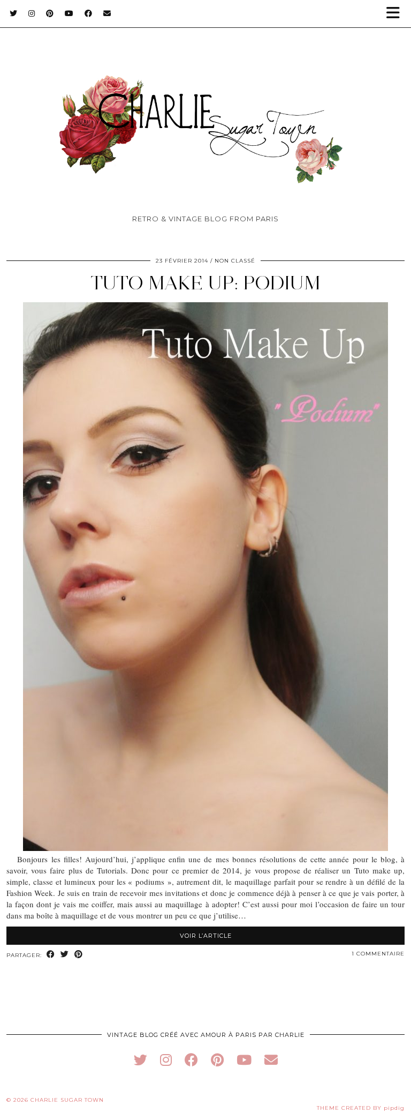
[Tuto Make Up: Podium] (205, 847)
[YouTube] (69, 13)
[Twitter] (14, 13)
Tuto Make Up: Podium (205, 282)
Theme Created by (361, 1107)
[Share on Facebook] (51, 954)
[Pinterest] (50, 13)
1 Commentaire (378, 953)
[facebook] (191, 1060)
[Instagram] (31, 13)
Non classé (235, 260)
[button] (396, 14)
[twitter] (140, 1060)
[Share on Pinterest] (79, 954)
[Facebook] (89, 13)
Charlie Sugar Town (67, 1099)
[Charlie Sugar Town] (205, 110)
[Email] (107, 13)
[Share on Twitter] (65, 954)
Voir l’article (206, 935)
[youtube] (244, 1060)
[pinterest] (217, 1060)
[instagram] (166, 1060)
